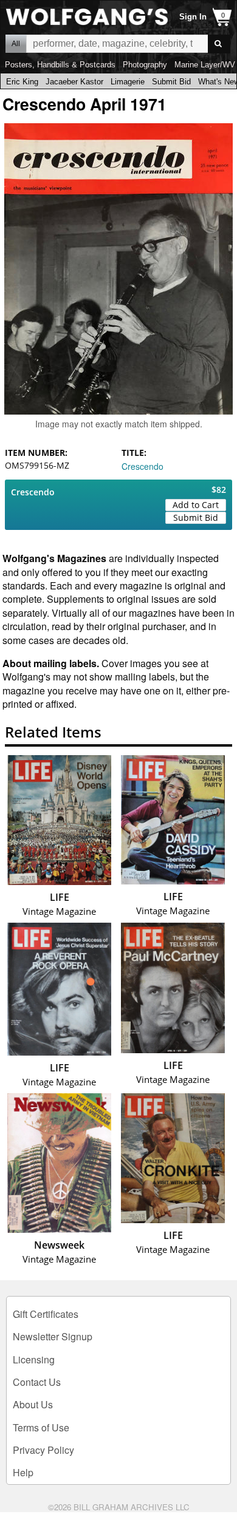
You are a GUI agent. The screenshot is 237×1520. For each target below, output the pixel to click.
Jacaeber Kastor (74, 81)
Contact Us (37, 1382)
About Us (33, 1404)
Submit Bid (171, 81)
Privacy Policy (43, 1450)
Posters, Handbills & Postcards (60, 64)
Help (23, 1472)
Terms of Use (41, 1427)
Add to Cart (196, 505)
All (16, 43)
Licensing (34, 1359)
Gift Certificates (45, 1314)
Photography (145, 64)
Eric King (22, 81)
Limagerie (128, 81)
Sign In (193, 16)
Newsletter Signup (52, 1336)
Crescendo (142, 466)
